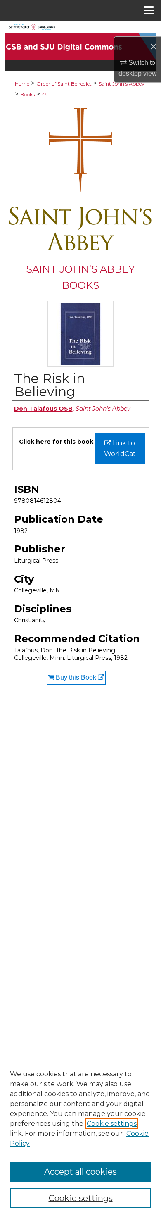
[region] (80, 1138)
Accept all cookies (80, 1172)
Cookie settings (112, 1124)
